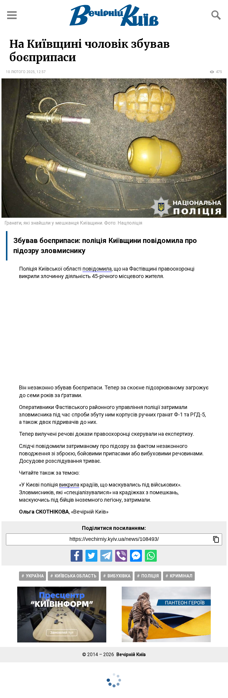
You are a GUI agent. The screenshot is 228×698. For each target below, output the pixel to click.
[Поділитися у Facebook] (77, 556)
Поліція (150, 576)
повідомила (97, 269)
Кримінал (181, 576)
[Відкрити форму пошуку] (216, 15)
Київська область (75, 576)
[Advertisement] (114, 331)
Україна (35, 576)
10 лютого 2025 (20, 72)
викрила (69, 484)
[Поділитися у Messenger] (136, 556)
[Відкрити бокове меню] (12, 15)
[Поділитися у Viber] (121, 556)
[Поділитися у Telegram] (106, 556)
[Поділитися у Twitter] (91, 556)
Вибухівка (118, 576)
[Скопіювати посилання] (216, 539)
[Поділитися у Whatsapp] (151, 556)
